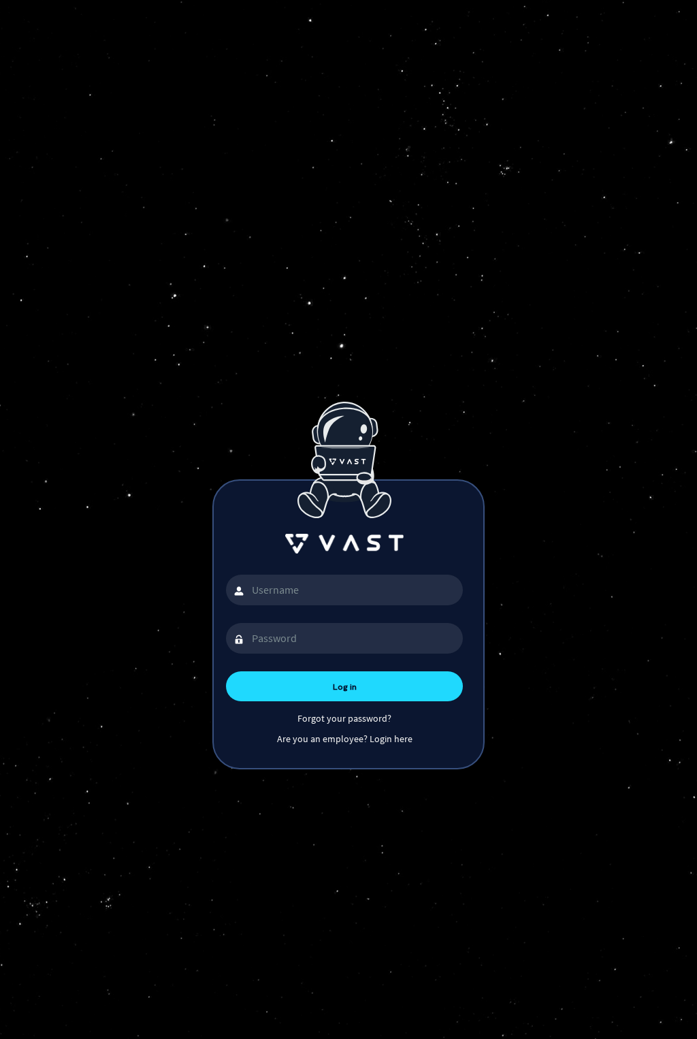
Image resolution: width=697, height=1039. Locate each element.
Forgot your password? (344, 718)
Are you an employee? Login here (344, 739)
